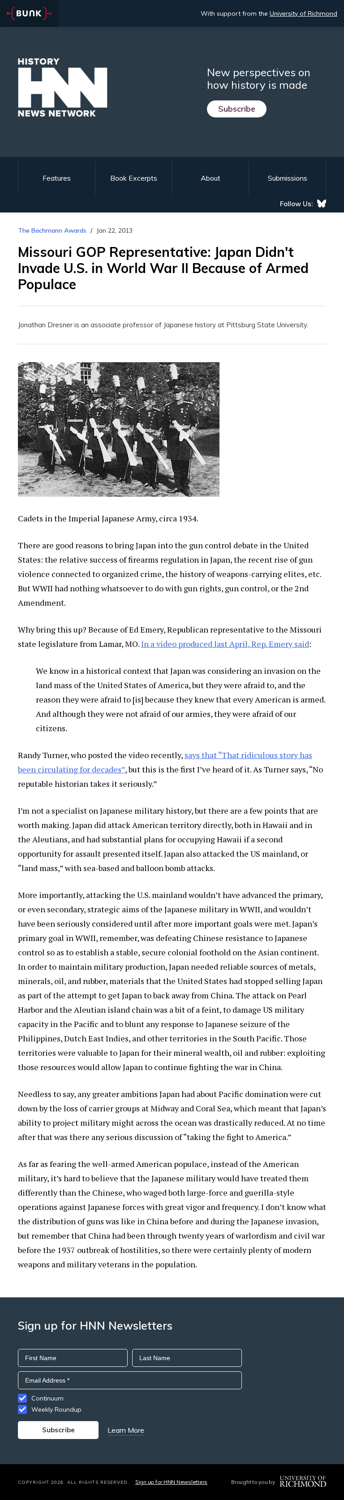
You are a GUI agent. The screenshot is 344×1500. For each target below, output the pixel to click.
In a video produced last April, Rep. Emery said (225, 643)
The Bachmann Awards (52, 230)
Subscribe (236, 109)
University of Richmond (303, 13)
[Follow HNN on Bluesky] (321, 203)
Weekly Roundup (56, 1409)
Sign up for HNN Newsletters (171, 1481)
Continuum (47, 1398)
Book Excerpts (133, 177)
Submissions (287, 177)
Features (57, 177)
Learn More (126, 1430)
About (210, 177)
